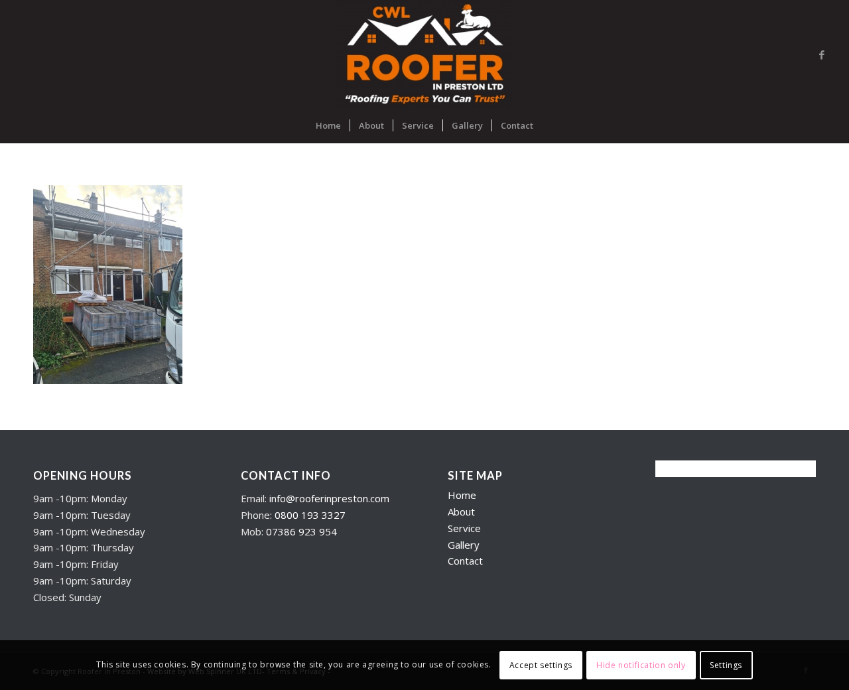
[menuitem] (328, 125)
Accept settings (540, 664)
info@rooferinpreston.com (329, 498)
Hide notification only (640, 664)
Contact (465, 560)
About (461, 511)
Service (464, 528)
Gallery (464, 544)
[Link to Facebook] (822, 54)
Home (462, 495)
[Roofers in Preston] (424, 54)
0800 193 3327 (310, 514)
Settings (726, 664)
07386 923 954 (301, 531)
